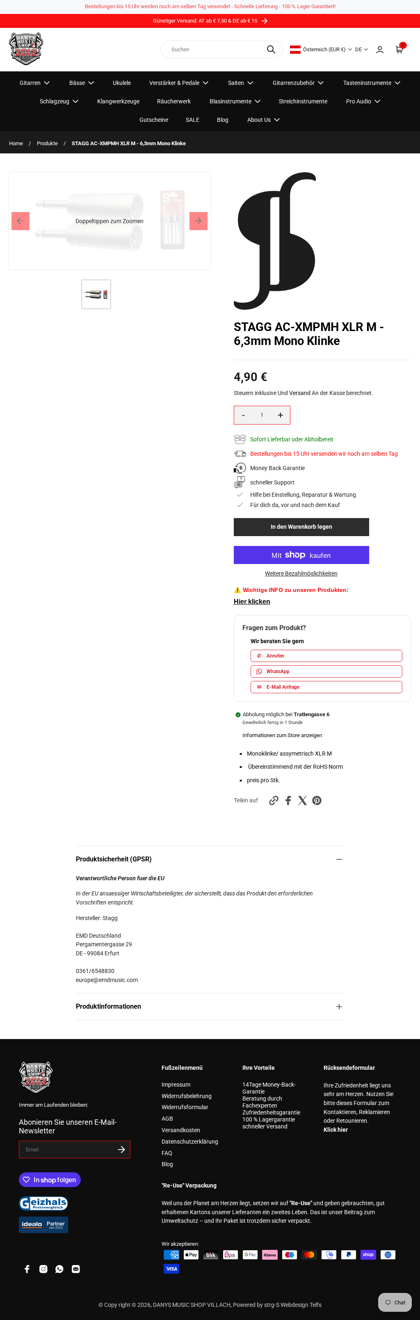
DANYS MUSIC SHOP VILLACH (192, 1305)
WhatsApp (278, 671)
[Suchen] (271, 49)
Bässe (77, 83)
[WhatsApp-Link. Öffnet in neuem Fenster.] (59, 1269)
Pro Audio (358, 101)
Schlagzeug (54, 101)
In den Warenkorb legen (301, 526)
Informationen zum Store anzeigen (282, 735)
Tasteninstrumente (367, 83)
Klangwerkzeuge (118, 101)
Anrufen (270, 656)
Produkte (47, 143)
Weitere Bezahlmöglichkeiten (301, 573)
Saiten (236, 83)
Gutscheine (153, 119)
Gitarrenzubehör (294, 83)
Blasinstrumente (230, 101)
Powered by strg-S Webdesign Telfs (277, 1305)
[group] (96, 294)
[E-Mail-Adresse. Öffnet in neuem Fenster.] (76, 1269)
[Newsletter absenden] (121, 1149)
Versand (299, 393)
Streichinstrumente (303, 101)
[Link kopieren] (274, 800)
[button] (109, 221)
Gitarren (30, 83)
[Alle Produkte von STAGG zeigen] (275, 307)
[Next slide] (198, 221)
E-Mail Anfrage (278, 687)
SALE (192, 119)
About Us (259, 119)
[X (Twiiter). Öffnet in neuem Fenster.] (302, 800)
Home (16, 143)
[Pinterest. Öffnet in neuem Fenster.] (317, 800)
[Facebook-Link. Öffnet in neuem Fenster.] (27, 1269)
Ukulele (122, 83)
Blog (222, 119)
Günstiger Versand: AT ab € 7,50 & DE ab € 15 (205, 21)
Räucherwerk (174, 101)
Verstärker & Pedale (174, 83)
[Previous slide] (20, 221)
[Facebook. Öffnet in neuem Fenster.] (288, 800)
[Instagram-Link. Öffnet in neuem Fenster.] (43, 1269)
